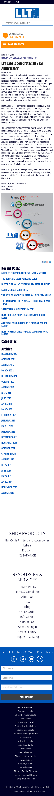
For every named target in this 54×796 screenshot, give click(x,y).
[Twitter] (23, 659)
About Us (27, 597)
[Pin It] (47, 262)
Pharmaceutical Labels (25, 756)
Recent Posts (10, 269)
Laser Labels (25, 749)
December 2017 (8, 437)
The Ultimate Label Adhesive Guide (19, 278)
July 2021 (6, 392)
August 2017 (7, 459)
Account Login (27, 627)
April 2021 (6, 404)
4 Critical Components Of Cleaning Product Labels (24, 325)
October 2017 (8, 448)
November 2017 (9, 443)
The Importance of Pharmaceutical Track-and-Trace (26, 302)
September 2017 (9, 454)
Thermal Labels (25, 767)
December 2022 (9, 354)
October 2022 (8, 359)
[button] (47, 518)
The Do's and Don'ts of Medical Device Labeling (26, 295)
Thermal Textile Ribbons (25, 771)
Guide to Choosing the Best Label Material (23, 273)
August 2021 (7, 387)
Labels (27, 546)
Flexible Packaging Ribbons (25, 734)
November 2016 (9, 487)
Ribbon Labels (25, 760)
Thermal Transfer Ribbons (25, 775)
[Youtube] (31, 659)
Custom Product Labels (25, 726)
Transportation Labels (25, 779)
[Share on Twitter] (50, 262)
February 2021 (8, 415)
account (7, 2)
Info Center (27, 617)
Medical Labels (25, 752)
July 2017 (6, 465)
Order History (27, 632)
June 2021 (6, 398)
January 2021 (8, 420)
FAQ (27, 602)
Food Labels (25, 737)
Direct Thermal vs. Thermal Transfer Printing (25, 284)
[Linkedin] (40, 659)
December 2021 (9, 376)
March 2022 (7, 370)
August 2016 (7, 493)
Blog (27, 607)
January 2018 (8, 431)
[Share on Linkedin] (45, 262)
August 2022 (7, 365)
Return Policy (27, 587)
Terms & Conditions (27, 592)
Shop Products (27, 534)
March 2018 (7, 426)
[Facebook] (14, 659)
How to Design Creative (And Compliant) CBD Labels (24, 333)
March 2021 (7, 409)
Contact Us (27, 622)
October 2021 (8, 381)
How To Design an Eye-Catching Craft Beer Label (23, 316)
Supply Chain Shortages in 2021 (17, 309)
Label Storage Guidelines (14, 290)
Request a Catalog (27, 637)
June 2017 (6, 470)
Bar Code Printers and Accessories (27, 541)
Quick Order (27, 612)
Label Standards (25, 745)
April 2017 (6, 481)
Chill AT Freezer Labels (25, 715)
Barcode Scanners (25, 707)
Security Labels (25, 764)
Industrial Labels (25, 741)
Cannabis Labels (25, 711)
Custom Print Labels (25, 722)
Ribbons (27, 551)
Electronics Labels (25, 730)
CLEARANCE (27, 556)
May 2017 (6, 476)
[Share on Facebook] (42, 262)
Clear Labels (25, 719)
